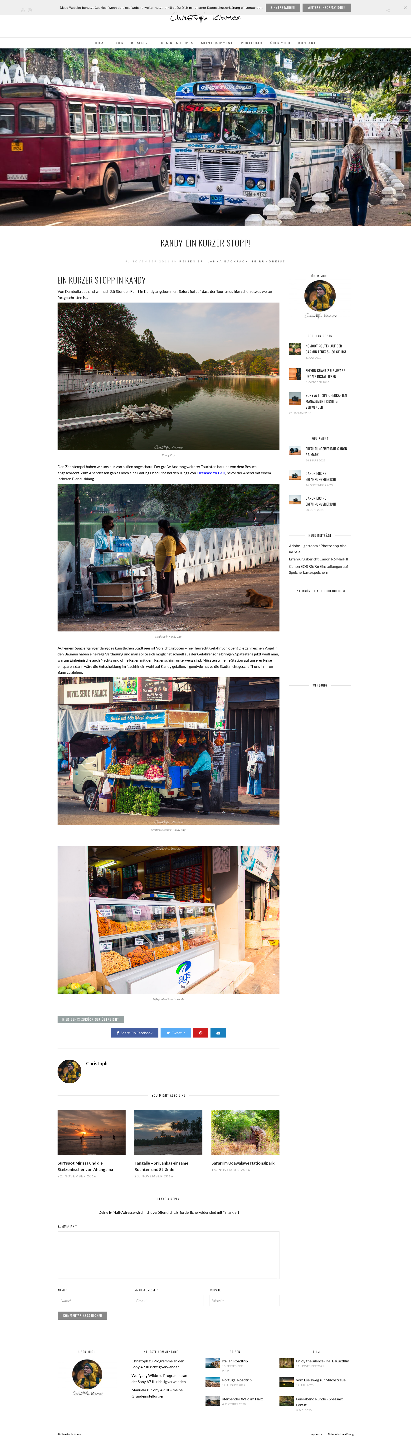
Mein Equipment (217, 43)
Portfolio (251, 43)
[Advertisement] (320, 775)
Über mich (280, 43)
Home (100, 43)
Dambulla (73, 291)
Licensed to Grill (211, 472)
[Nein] (405, 7)
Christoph (140, 1361)
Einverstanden (283, 7)
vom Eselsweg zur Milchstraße (321, 1380)
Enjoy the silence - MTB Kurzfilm (322, 1361)
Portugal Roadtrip (237, 1380)
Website (215, 1290)
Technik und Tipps (174, 43)
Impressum (317, 1434)
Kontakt (307, 43)
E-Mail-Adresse (146, 1290)
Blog (118, 43)
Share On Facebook (136, 1032)
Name (63, 1290)
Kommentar (67, 1226)
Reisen (137, 43)
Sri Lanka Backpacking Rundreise (242, 261)
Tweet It (178, 1032)
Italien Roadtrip (235, 1361)
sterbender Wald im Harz (242, 1399)
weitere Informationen (327, 7)
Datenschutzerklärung (341, 1434)
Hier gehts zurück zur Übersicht (90, 1019)
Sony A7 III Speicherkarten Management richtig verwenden (326, 401)
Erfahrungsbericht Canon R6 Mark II (318, 559)
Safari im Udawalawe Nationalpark (242, 1163)
